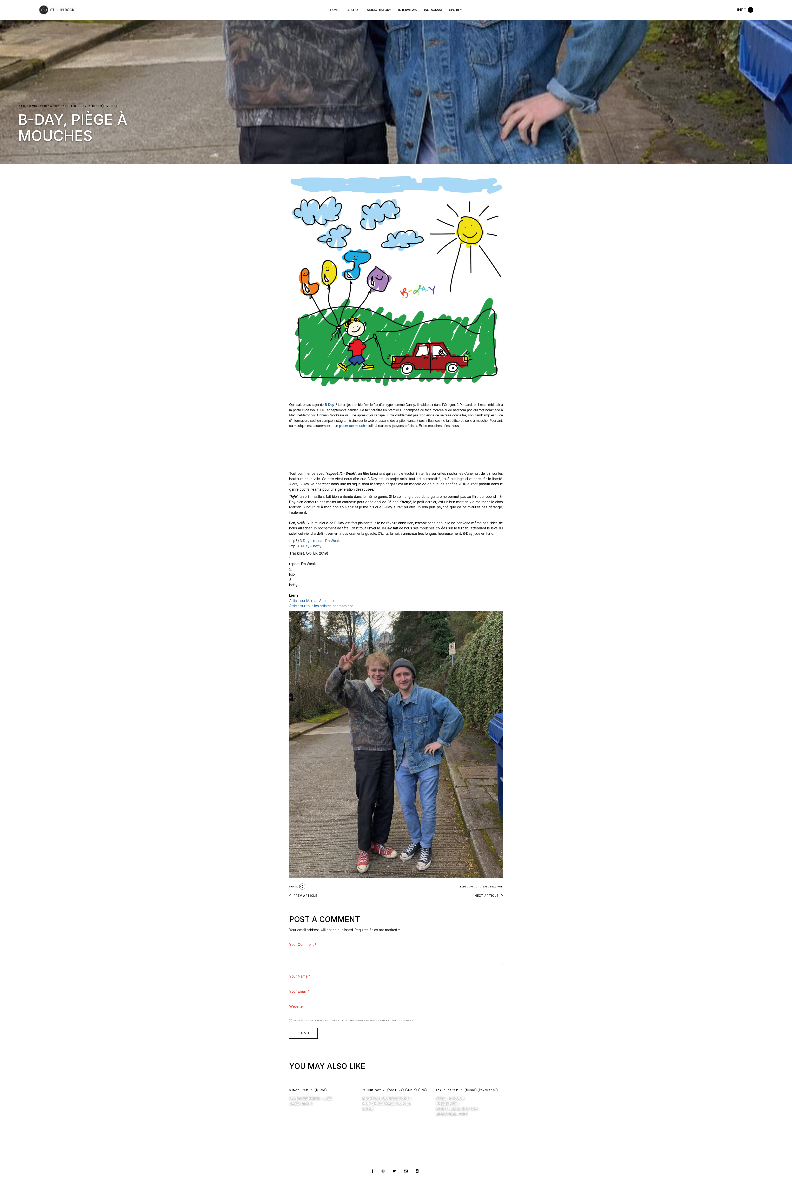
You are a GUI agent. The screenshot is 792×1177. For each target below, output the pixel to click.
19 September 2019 (33, 106)
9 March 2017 (299, 1090)
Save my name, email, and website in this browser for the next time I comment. (353, 1020)
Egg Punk (395, 1090)
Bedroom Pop (470, 886)
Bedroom (95, 106)
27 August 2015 (447, 1090)
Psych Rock (487, 1090)
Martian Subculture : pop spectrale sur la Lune (387, 1103)
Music (110, 106)
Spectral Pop (493, 886)
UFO (422, 1090)
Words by (67, 106)
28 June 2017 (371, 1090)
